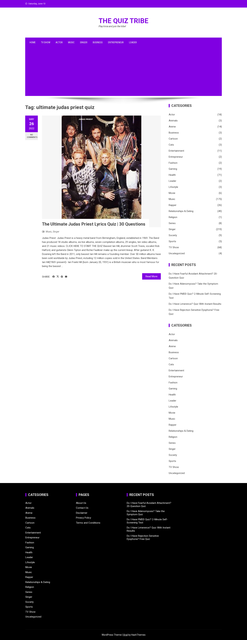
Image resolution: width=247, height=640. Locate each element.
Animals (173, 120)
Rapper (172, 205)
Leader (133, 42)
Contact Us (82, 507)
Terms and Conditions (88, 522)
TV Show (45, 42)
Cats (171, 144)
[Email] (66, 276)
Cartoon (173, 138)
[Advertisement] (123, 72)
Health (172, 174)
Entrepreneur (116, 42)
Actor (59, 42)
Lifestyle (173, 187)
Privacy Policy (83, 517)
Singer (83, 42)
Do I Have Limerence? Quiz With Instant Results (195, 303)
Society (173, 235)
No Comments (32, 136)
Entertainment (176, 150)
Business (98, 42)
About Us (81, 502)
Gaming (173, 168)
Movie (172, 193)
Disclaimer (81, 512)
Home (33, 42)
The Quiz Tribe (123, 21)
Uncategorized (177, 253)
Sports (172, 241)
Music (71, 42)
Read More (151, 276)
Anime (172, 126)
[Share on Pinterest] (62, 276)
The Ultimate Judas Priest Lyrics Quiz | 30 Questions (93, 224)
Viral (125, 634)
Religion (173, 217)
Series (172, 223)
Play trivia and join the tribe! (112, 26)
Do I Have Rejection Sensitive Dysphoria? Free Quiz (143, 537)
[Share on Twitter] (58, 276)
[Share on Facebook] (53, 276)
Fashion (173, 162)
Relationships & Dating (181, 211)
